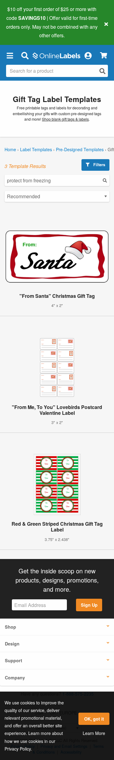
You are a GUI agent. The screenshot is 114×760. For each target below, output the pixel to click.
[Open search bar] (25, 55)
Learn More (94, 733)
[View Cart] (103, 55)
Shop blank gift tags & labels (65, 119)
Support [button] (13, 660)
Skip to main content (22, 31)
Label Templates (36, 149)
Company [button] (15, 677)
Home (10, 149)
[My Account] (87, 55)
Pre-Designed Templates (80, 149)
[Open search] (102, 71)
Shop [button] (10, 627)
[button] (9, 55)
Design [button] (12, 644)
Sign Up (89, 605)
